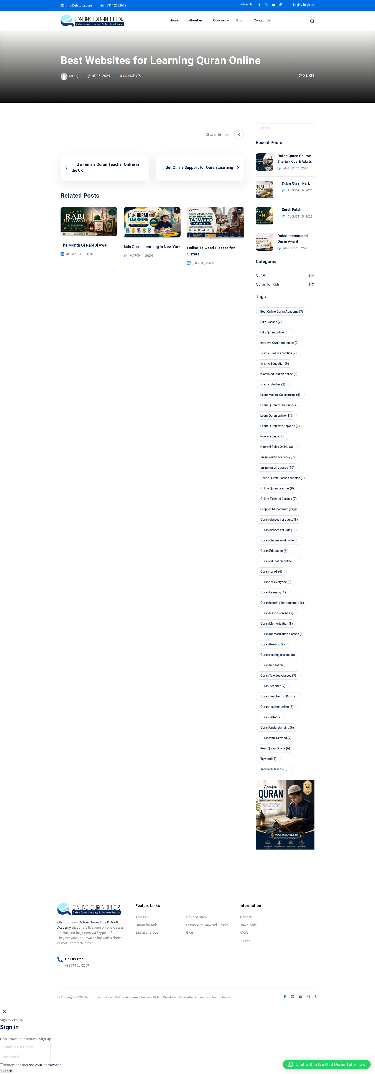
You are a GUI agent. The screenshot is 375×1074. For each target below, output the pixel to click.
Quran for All (271, 571)
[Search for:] (285, 128)
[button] (327, 1064)
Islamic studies (272, 384)
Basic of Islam (196, 917)
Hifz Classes (271, 322)
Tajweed (268, 759)
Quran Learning (273, 592)
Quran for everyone (275, 582)
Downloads (248, 925)
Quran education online (278, 561)
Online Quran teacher (277, 488)
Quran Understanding (277, 727)
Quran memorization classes (282, 634)
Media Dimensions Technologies (207, 997)
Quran (261, 275)
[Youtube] (300, 996)
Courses (219, 20)
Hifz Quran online (274, 332)
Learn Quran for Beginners (280, 405)
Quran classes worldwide (279, 540)
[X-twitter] (316, 996)
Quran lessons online (276, 613)
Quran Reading (272, 644)
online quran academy (277, 457)
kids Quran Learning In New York (152, 247)
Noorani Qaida (272, 436)
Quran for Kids (268, 284)
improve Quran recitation (279, 343)
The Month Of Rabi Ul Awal (84, 245)
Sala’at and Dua (146, 932)
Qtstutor (63, 922)
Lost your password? (44, 1065)
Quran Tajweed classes (278, 675)
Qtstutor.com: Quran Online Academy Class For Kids (122, 997)
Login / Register (303, 5)
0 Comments (130, 75)
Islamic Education (274, 363)
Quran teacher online (276, 707)
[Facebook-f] (284, 996)
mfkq (73, 76)
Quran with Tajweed (275, 738)
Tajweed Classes (273, 769)
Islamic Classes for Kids (278, 353)
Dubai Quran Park (296, 183)
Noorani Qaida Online (276, 447)
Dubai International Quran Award (293, 238)
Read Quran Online (275, 748)
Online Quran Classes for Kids (282, 478)
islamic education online (279, 374)
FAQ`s (244, 932)
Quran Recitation (274, 665)
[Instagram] (308, 996)
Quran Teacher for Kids (278, 696)
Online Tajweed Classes (278, 499)
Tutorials (246, 917)
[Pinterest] (292, 996)
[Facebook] (259, 4)
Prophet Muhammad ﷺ (278, 509)
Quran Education (274, 551)
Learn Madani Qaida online (280, 395)
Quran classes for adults (279, 519)
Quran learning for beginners (282, 603)
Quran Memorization (276, 623)
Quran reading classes (277, 655)
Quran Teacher (272, 686)
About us (196, 20)
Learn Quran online (276, 415)
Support (246, 940)
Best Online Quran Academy (281, 311)
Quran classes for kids (278, 530)
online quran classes (277, 467)
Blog (239, 20)
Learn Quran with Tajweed (280, 426)
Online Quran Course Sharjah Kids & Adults (295, 158)
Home (174, 20)
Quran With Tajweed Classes (207, 925)
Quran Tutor (270, 717)
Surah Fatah (291, 209)
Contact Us (262, 20)
